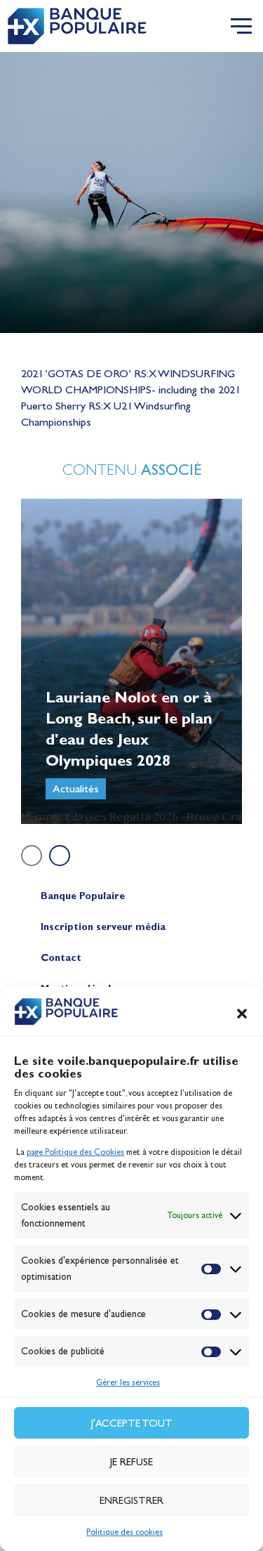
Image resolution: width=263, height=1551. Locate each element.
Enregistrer (131, 1500)
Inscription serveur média (103, 927)
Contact (61, 958)
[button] (242, 1014)
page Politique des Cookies (75, 1152)
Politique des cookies (124, 1532)
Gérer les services (128, 1382)
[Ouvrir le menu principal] (241, 26)
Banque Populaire (83, 896)
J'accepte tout (132, 1423)
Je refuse (131, 1461)
